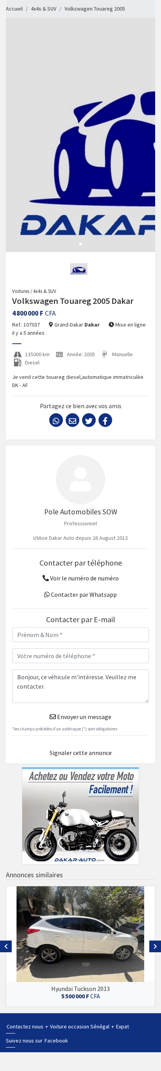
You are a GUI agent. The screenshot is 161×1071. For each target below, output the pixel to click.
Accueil (14, 8)
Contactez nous (26, 1026)
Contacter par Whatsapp (83, 594)
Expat (122, 1026)
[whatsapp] (56, 420)
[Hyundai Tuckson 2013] (80, 934)
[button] (80, 244)
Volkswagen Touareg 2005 (94, 8)
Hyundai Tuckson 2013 (80, 988)
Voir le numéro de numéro (84, 578)
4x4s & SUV (43, 8)
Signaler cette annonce (81, 753)
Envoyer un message (83, 717)
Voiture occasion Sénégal (80, 1026)
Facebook (56, 1040)
